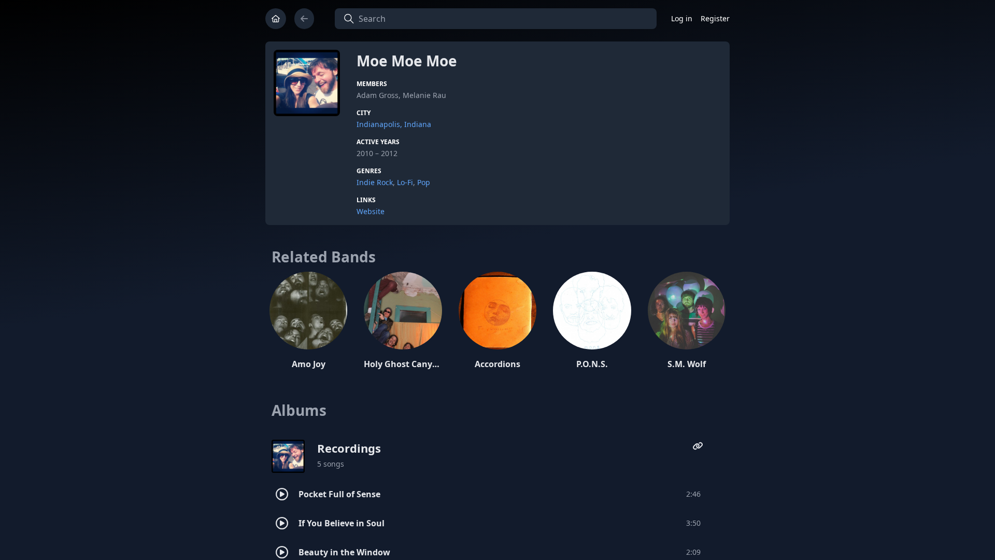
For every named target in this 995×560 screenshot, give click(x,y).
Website (371, 211)
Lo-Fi (405, 182)
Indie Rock (375, 182)
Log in (681, 18)
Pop (423, 182)
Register (715, 18)
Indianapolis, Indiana (394, 124)
